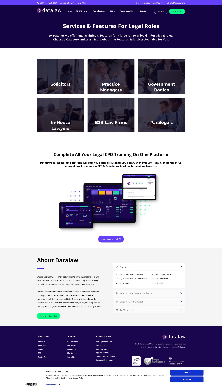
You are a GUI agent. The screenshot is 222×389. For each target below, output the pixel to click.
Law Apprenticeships (104, 342)
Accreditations (72, 357)
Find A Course (72, 342)
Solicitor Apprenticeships (106, 356)
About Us (41, 342)
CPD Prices (71, 345)
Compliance (71, 349)
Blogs (40, 349)
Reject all (187, 379)
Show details (51, 384)
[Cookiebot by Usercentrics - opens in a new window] (31, 384)
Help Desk (42, 345)
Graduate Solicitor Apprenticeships (103, 350)
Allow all (186, 373)
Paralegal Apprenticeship (105, 360)
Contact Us (42, 357)
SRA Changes (72, 353)
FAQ (39, 353)
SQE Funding (101, 345)
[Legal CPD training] (49, 10)
